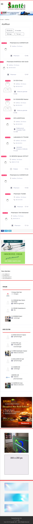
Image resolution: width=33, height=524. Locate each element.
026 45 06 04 (19, 124)
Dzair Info (19, 518)
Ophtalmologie (17, 336)
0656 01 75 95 (15, 162)
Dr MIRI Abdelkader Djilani (19, 351)
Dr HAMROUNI (15, 367)
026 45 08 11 (19, 143)
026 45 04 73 (16, 218)
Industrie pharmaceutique (17, 377)
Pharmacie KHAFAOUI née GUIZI (17, 61)
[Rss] (14, 520)
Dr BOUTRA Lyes (16, 343)
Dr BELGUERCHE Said (17, 359)
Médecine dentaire (18, 352)
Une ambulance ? (7, 278)
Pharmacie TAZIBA (20, 194)
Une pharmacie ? (7, 277)
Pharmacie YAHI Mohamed (19, 212)
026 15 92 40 (19, 199)
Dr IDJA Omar (18, 80)
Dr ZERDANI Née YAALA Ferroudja (18, 301)
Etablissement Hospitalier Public (20, 129)
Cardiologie (16, 318)
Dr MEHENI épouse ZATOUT (19, 156)
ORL (14, 310)
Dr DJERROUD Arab (17, 383)
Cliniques (15, 294)
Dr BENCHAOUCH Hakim (18, 335)
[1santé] (16, 5)
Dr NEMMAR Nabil (16, 316)
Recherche (9, 30)
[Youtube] (17, 520)
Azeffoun (14, 46)
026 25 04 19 (19, 86)
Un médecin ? (6, 274)
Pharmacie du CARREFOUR (19, 43)
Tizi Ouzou (19, 46)
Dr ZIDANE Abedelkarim (18, 308)
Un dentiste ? (6, 275)
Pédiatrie (15, 169)
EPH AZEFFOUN (19, 118)
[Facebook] (15, 520)
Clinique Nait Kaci (16, 292)
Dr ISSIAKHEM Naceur (21, 99)
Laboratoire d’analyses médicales (22, 148)
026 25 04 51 (19, 105)
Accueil (1, 19)
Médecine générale (22, 91)
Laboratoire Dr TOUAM (21, 137)
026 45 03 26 (12, 67)
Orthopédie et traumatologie (17, 345)
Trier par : (18, 34)
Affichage (9, 34)
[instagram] (18, 520)
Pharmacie (16, 55)
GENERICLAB (15, 375)
